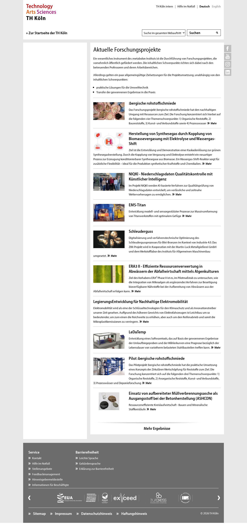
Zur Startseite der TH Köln (48, 32)
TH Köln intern (164, 6)
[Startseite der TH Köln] (41, 11)
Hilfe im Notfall (186, 6)
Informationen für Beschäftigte (50, 485)
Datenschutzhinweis (96, 513)
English (216, 6)
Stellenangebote (42, 469)
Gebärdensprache (90, 463)
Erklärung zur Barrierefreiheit (96, 469)
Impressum (63, 513)
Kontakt (36, 458)
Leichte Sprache (88, 458)
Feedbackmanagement (46, 474)
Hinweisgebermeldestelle (47, 479)
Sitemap (39, 513)
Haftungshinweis (134, 513)
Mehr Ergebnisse (157, 428)
